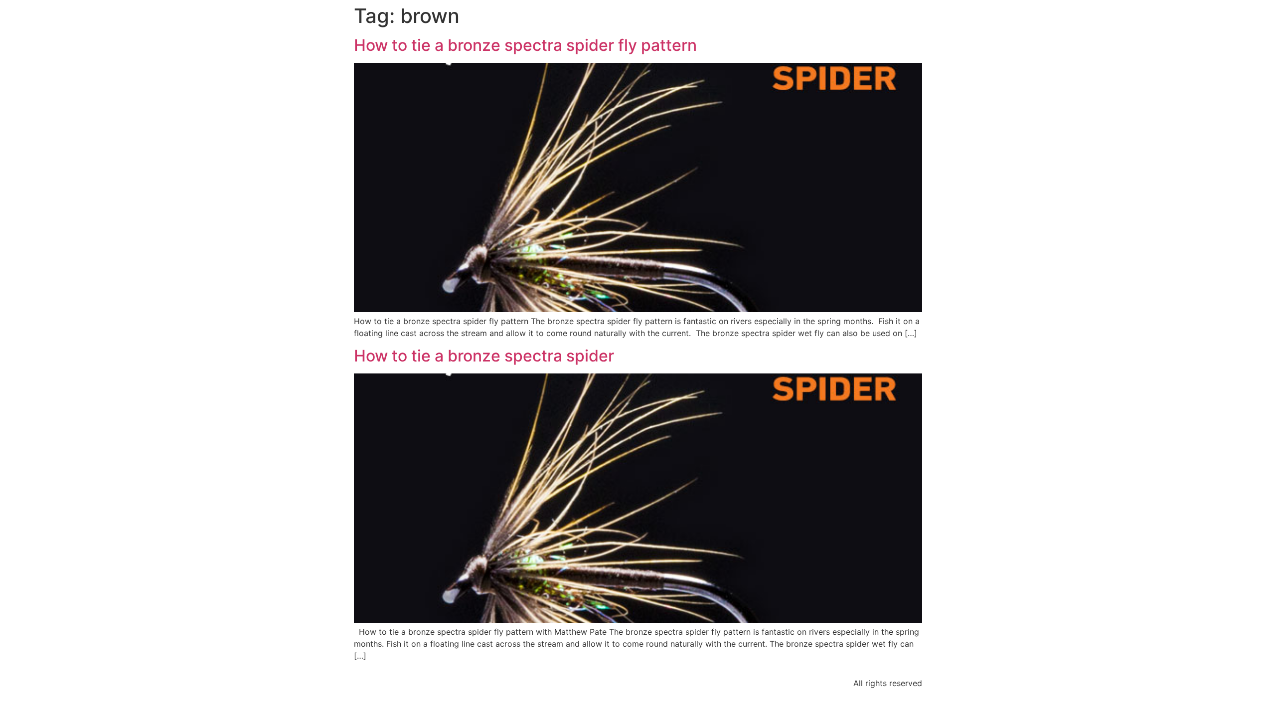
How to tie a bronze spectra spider (484, 355)
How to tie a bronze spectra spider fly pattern (525, 45)
